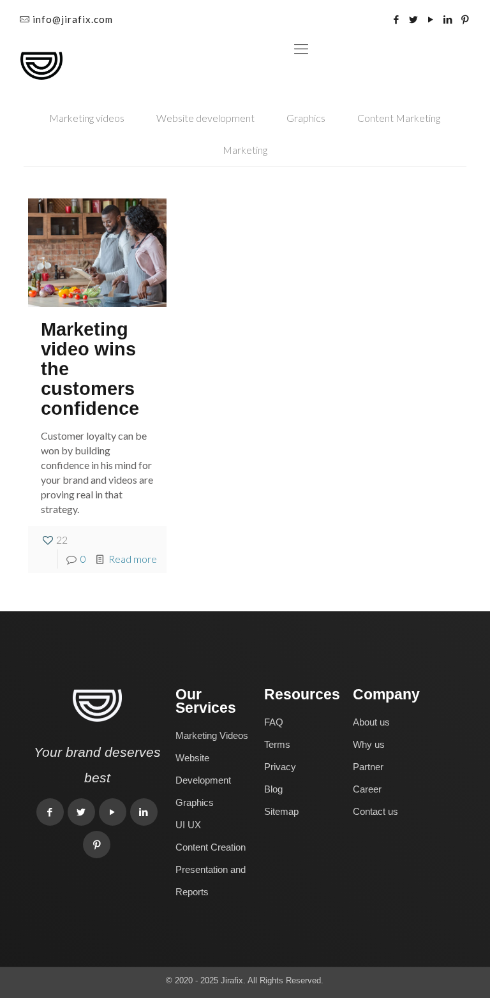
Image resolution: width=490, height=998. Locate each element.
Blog (273, 789)
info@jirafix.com (73, 19)
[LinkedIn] (448, 19)
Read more (132, 559)
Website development (205, 118)
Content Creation (210, 847)
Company (386, 694)
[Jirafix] (41, 64)
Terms (277, 744)
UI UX (188, 824)
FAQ (273, 722)
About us (371, 722)
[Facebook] (396, 19)
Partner (368, 766)
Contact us (375, 811)
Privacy (280, 766)
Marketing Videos (211, 735)
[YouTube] (431, 19)
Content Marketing (398, 118)
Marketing (245, 150)
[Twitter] (413, 19)
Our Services (205, 701)
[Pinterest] (465, 19)
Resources (302, 694)
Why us (369, 744)
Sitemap (281, 811)
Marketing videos (86, 118)
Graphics (305, 118)
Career (367, 789)
